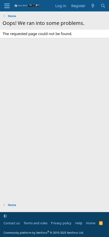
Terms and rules (35, 223)
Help (78, 223)
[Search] (103, 5)
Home (90, 223)
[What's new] (93, 5)
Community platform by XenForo (44, 232)
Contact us (12, 223)
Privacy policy (61, 223)
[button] (5, 216)
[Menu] (7, 6)
